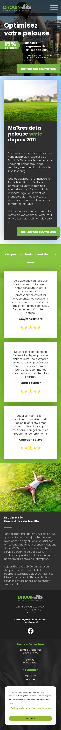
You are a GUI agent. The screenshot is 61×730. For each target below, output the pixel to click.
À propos (30, 675)
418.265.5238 (30, 622)
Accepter (30, 718)
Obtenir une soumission (38, 69)
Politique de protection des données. (31, 708)
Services (30, 679)
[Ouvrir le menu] (54, 7)
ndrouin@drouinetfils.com (30, 619)
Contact (30, 683)
